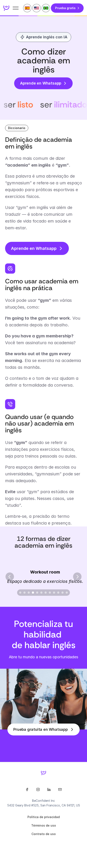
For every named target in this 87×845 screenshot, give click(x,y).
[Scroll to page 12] (67, 592)
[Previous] (9, 576)
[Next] (77, 576)
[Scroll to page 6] (41, 592)
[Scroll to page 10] (58, 592)
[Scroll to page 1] (19, 592)
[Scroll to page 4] (33, 592)
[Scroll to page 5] (37, 592)
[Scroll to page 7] (46, 592)
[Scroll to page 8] (50, 592)
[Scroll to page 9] (54, 592)
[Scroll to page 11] (62, 592)
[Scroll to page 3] (29, 592)
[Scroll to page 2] (24, 592)
